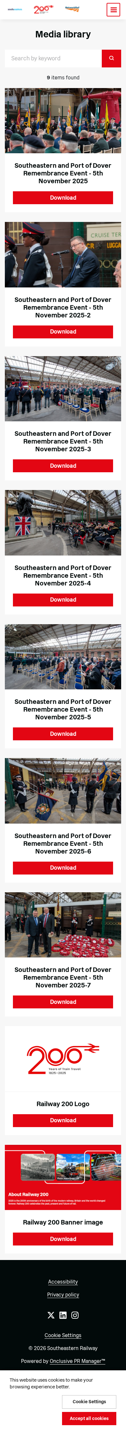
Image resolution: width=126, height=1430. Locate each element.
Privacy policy (63, 1295)
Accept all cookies (89, 1418)
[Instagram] (75, 1315)
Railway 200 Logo (63, 1104)
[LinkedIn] (63, 1315)
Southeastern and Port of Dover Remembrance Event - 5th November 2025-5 (63, 709)
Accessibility (63, 1282)
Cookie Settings (63, 1335)
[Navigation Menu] (113, 9)
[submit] (111, 58)
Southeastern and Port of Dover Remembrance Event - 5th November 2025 (63, 173)
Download (63, 198)
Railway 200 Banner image (63, 1222)
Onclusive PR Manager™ (77, 1361)
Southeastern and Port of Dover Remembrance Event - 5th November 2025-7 (63, 977)
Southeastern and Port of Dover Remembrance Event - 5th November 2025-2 (63, 307)
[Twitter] (51, 1315)
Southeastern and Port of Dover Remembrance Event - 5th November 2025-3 (63, 441)
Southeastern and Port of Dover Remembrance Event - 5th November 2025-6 (63, 843)
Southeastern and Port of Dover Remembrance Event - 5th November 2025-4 (63, 575)
